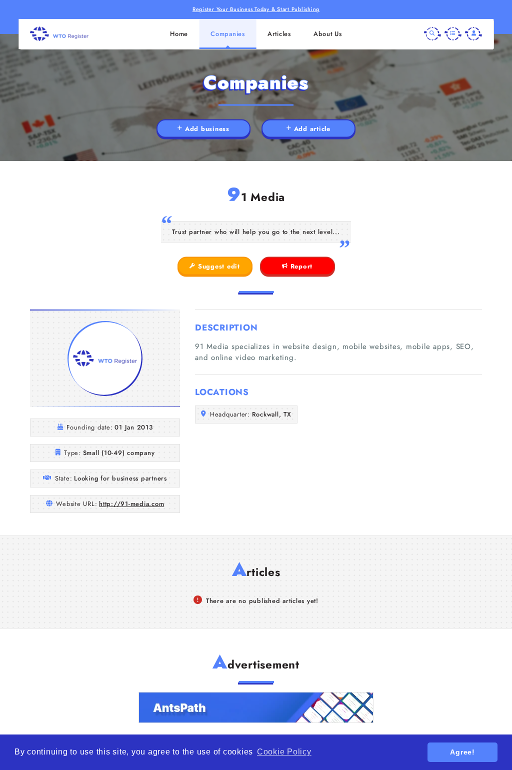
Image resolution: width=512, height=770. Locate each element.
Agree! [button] (462, 752)
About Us (328, 33)
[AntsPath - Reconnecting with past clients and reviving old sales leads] (256, 707)
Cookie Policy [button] (284, 752)
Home (179, 33)
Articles (279, 33)
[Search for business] (432, 34)
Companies (227, 33)
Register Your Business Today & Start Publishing (256, 9)
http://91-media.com (131, 503)
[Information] (453, 34)
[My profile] (473, 34)
